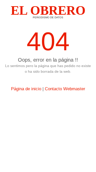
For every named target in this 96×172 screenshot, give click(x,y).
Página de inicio (26, 88)
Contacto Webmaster (65, 88)
